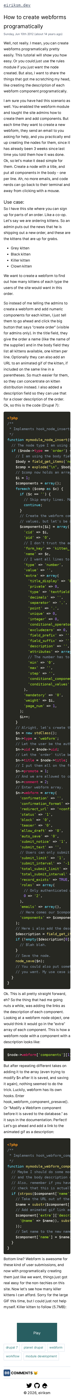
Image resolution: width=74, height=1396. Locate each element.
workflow (13, 1356)
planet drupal (33, 1347)
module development (41, 1356)
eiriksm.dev (17, 5)
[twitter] (29, 1385)
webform (55, 1347)
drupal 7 (12, 1347)
